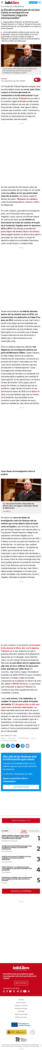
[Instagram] (21, 991)
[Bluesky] (10, 991)
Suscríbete (33, 2)
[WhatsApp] (4, 991)
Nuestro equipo (21, 1002)
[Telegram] (18, 991)
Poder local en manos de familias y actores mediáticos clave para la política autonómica (16, 858)
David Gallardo (6, 872)
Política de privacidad (21, 1014)
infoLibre (4, 883)
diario (35, 391)
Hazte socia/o (21, 983)
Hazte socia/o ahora (21, 787)
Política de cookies (21, 1017)
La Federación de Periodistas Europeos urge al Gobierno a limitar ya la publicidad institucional (17, 847)
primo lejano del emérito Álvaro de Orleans (20, 231)
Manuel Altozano (7, 851)
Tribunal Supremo (23, 738)
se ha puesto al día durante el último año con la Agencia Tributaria (21, 648)
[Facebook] (7, 991)
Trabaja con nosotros (21, 1005)
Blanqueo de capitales (27, 199)
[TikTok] (29, 991)
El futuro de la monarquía (9, 740)
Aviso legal (21, 1011)
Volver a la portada (21, 891)
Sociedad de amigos (21, 1008)
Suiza (33, 738)
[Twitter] (14, 991)
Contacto (21, 999)
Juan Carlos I (12, 738)
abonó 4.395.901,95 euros (16, 684)
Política (3, 738)
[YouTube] (24, 991)
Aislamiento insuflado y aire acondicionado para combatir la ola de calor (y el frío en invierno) (17, 879)
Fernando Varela (7, 862)
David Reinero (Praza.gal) (9, 841)
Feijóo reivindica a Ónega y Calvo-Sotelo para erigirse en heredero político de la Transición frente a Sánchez (15, 837)
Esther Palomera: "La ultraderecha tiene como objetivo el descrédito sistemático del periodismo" (17, 868)
